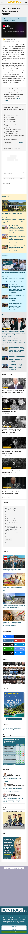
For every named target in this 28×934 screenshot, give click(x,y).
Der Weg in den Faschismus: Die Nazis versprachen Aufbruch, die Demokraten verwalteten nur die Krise (13, 333)
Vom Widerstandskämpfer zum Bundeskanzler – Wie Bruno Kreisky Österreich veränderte (12, 430)
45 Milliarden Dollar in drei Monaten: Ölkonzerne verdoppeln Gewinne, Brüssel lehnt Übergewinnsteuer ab (13, 624)
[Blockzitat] (15, 178)
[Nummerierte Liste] (11, 178)
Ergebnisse (20, 142)
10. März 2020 (6, 43)
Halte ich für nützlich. (11, 119)
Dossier (5, 269)
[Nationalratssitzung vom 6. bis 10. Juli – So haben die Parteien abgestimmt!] (14, 751)
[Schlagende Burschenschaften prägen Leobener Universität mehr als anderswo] (14, 561)
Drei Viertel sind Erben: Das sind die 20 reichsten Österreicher (16, 297)
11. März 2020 (6, 434)
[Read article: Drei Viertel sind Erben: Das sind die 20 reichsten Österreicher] (5, 297)
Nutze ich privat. (10, 117)
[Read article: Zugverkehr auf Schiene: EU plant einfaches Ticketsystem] (14, 205)
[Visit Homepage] (14, 2)
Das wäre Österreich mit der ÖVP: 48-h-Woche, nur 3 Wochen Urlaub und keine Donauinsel (13, 392)
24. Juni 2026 (13, 369)
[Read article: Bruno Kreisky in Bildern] (14, 404)
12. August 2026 (14, 232)
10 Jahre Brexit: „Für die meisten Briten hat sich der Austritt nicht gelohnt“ (16, 366)
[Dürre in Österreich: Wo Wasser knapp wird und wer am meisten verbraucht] (14, 598)
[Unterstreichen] (8, 178)
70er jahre (13, 156)
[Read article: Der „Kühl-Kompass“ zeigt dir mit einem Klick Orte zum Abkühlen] (5, 247)
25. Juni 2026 (13, 361)
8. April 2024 (6, 396)
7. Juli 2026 (13, 309)
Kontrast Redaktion (10, 39)
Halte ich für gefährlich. (11, 121)
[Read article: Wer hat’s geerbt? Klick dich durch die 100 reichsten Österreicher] (14, 265)
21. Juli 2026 (13, 292)
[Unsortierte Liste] (13, 178)
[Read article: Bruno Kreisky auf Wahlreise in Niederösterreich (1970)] (14, 463)
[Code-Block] (17, 178)
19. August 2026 (7, 217)
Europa (5, 210)
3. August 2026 (13, 250)
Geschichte (11, 160)
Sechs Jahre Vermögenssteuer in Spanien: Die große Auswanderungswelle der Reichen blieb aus (14, 589)
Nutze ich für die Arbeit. (12, 115)
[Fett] (4, 178)
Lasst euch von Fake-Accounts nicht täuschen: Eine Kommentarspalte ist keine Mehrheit (13, 780)
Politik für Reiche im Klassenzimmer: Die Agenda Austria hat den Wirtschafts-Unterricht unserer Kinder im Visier (13, 800)
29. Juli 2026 (6, 276)
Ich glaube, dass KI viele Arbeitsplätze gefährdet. (12, 132)
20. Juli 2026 (13, 300)
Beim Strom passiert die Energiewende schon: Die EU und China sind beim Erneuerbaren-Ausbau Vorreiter (12, 790)
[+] (22, 178)
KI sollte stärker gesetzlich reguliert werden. (15, 136)
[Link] (18, 178)
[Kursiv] (6, 178)
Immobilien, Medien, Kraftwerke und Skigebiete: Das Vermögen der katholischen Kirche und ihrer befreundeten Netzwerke (17, 287)
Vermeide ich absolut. (11, 139)
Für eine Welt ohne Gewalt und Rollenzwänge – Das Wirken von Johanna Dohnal (11, 451)
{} (20, 178)
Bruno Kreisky (7, 41)
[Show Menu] (2, 2)
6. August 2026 (13, 242)
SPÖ (16, 160)
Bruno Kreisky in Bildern (9, 411)
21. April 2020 (6, 413)
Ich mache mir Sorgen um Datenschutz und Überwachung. (14, 128)
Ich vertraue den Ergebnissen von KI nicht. (15, 124)
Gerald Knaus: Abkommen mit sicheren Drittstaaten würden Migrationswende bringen (17, 358)
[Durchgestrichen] (10, 178)
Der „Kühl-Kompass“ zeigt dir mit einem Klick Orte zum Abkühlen (17, 247)
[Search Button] (26, 2)
